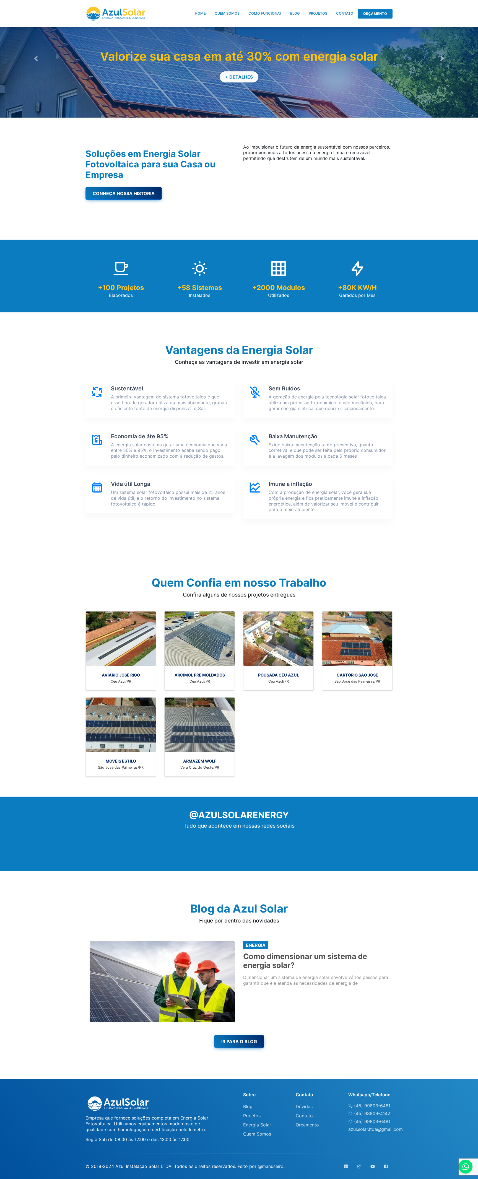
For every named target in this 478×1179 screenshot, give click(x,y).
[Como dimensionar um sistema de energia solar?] (162, 981)
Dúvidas (304, 1106)
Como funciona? (264, 13)
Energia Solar (257, 1125)
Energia (256, 945)
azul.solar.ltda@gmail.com (375, 1129)
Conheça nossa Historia (124, 193)
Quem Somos (227, 13)
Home (200, 13)
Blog (295, 13)
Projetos (318, 13)
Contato (344, 13)
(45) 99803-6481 (371, 1105)
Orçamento (375, 14)
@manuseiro (271, 1166)
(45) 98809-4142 (371, 1113)
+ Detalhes (239, 77)
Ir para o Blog (239, 1041)
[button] (36, 59)
